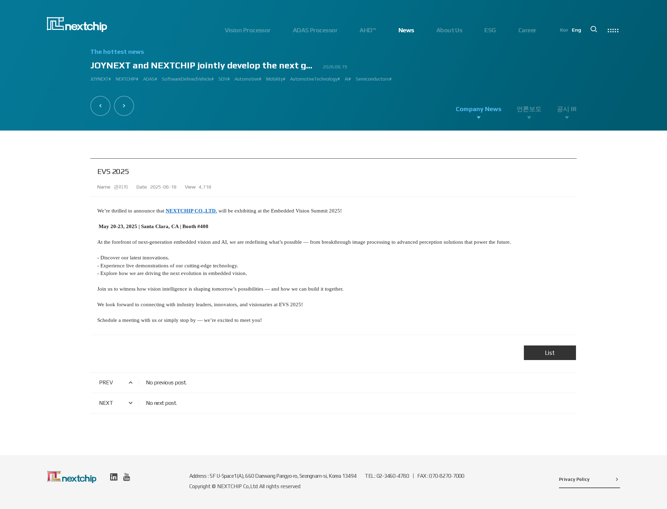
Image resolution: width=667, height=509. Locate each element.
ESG (490, 30)
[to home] (77, 24)
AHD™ (368, 30)
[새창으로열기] (114, 477)
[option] (333, 68)
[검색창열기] (593, 29)
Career (527, 30)
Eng (576, 29)
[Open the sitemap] (613, 29)
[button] (100, 106)
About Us (449, 30)
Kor (564, 29)
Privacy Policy (574, 479)
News (406, 30)
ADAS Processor (315, 30)
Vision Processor (248, 30)
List (550, 352)
